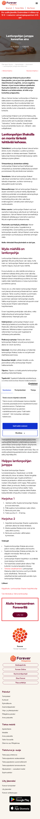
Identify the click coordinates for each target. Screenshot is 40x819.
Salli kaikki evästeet (20, 426)
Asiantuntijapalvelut (8, 707)
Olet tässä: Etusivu (7, 64)
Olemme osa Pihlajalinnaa (11, 743)
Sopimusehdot (7, 772)
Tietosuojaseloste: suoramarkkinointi (14, 762)
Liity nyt (20, 615)
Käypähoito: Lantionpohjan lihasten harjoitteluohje (19, 588)
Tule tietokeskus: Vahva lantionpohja (15, 594)
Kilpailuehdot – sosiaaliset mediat (13, 769)
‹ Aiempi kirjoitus (7, 71)
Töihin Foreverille (7, 740)
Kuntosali (5, 700)
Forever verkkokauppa (9, 793)
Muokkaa (18, 433)
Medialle (5, 732)
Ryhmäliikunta (6, 703)
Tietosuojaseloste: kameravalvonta (13, 765)
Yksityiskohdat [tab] (19, 390)
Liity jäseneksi (6, 789)
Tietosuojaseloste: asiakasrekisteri (13, 758)
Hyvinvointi (29, 64)
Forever (20, 646)
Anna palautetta (7, 718)
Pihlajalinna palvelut (8, 714)
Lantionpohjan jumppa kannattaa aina (15, 66)
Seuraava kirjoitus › (32, 71)
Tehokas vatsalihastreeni (13, 569)
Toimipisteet (6, 696)
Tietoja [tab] (33, 390)
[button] (37, 3)
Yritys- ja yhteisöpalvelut (10, 710)
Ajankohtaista (19, 64)
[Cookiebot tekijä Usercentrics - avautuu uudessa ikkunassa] (28, 384)
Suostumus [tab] (7, 390)
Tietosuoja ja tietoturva (9, 755)
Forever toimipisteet (8, 786)
